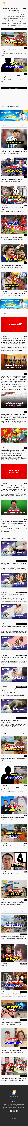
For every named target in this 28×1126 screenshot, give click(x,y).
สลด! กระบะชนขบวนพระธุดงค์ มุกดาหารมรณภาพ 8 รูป (12, 51)
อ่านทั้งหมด (22, 125)
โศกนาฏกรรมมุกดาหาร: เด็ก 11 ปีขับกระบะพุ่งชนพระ (13, 77)
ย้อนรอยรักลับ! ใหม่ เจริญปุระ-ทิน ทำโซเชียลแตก (14, 106)
